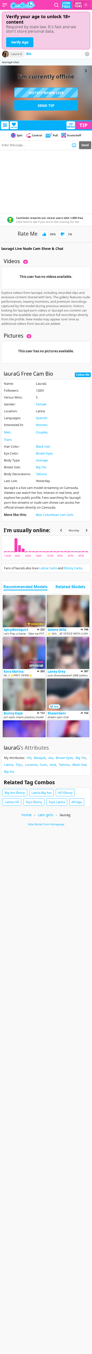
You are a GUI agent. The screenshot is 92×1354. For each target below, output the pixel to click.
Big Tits (41, 467)
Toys (19, 764)
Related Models (70, 586)
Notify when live (46, 92)
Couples (42, 432)
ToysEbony (34, 802)
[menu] (4, 5)
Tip (83, 125)
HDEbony (65, 792)
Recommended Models (25, 586)
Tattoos (41, 474)
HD (29, 757)
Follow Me (83, 374)
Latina (8, 764)
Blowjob (40, 757)
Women (41, 425)
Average (42, 460)
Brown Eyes (44, 453)
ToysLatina (57, 802)
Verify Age (19, 42)
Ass (50, 757)
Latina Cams (48, 568)
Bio (28, 54)
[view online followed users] (56, 5)
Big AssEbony (15, 792)
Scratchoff (74, 135)
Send (85, 145)
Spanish (41, 418)
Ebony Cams (73, 568)
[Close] (87, 54)
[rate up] (44, 234)
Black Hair (43, 446)
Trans (8, 439)
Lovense (31, 764)
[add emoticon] (74, 145)
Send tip (46, 105)
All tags (76, 802)
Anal (53, 764)
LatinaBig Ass (41, 792)
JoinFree (66, 5)
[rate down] (62, 234)
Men (7, 432)
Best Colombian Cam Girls (54, 515)
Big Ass (9, 771)
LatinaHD (12, 802)
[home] (22, 5)
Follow (14, 127)
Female (41, 404)
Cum (43, 764)
